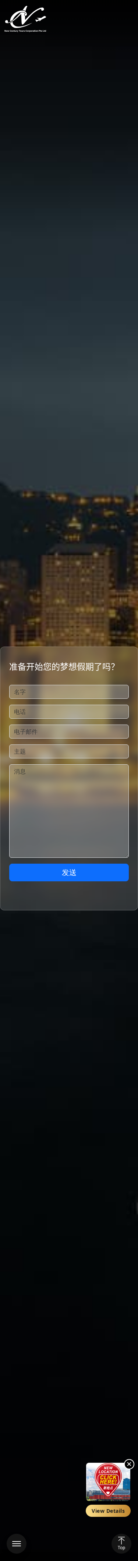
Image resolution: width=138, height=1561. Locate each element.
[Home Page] (25, 19)
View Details (108, 1510)
